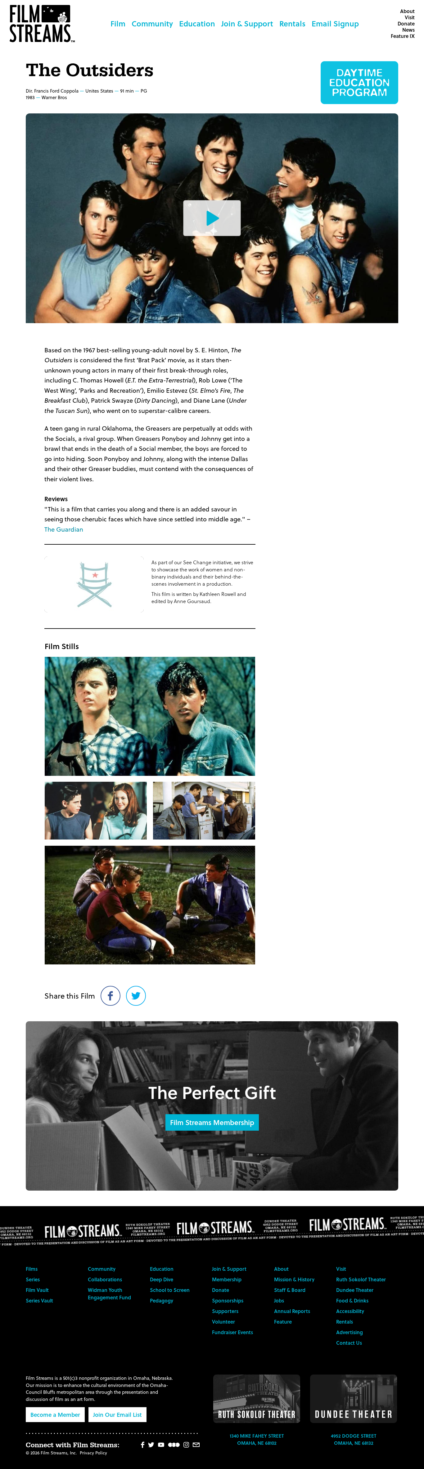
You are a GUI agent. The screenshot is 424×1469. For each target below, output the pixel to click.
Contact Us (349, 1342)
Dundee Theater (354, 1289)
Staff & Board (289, 1289)
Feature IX (403, 35)
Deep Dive (161, 1279)
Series (33, 1279)
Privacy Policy (93, 1452)
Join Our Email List (117, 1414)
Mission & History (294, 1279)
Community (152, 23)
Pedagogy (161, 1300)
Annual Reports (292, 1311)
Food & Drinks (352, 1300)
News (408, 29)
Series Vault (39, 1300)
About (407, 11)
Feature (283, 1321)
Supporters (225, 1311)
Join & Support (247, 23)
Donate (406, 23)
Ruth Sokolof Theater (361, 1279)
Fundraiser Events (232, 1332)
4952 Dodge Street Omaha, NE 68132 (353, 1439)
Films (32, 1268)
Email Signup (335, 23)
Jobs (279, 1300)
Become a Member (55, 1414)
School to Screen (170, 1289)
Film (118, 23)
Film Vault (37, 1289)
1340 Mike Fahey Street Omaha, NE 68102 (257, 1439)
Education (197, 23)
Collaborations (105, 1279)
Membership (226, 1279)
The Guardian (63, 529)
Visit (410, 17)
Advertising (349, 1332)
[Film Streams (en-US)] (43, 23)
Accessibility (350, 1311)
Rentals (292, 23)
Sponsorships (227, 1300)
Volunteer (223, 1321)
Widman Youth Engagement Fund (109, 1293)
